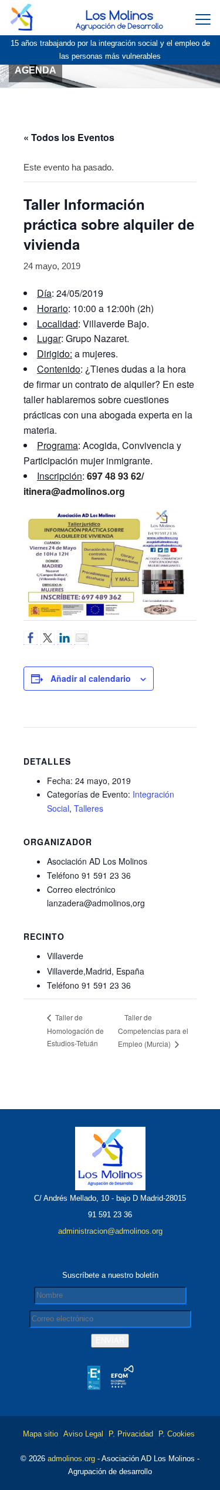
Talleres (88, 808)
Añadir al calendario (90, 678)
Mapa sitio (40, 1433)
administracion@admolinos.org (110, 1231)
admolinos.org (71, 1458)
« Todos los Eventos (68, 137)
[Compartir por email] (82, 638)
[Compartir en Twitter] (47, 638)
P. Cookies (176, 1433)
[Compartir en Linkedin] (64, 638)
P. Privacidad (131, 1433)
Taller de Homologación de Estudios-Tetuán (75, 1030)
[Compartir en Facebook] (30, 638)
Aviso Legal (83, 1433)
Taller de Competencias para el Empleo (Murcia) (153, 1030)
